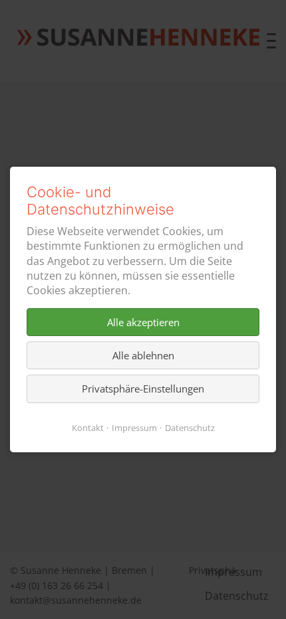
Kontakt (88, 428)
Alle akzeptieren (143, 322)
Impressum (134, 428)
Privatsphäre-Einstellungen (143, 389)
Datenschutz (190, 428)
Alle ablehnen (143, 355)
